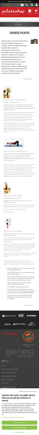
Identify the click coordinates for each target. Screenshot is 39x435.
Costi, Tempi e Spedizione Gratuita (10, 369)
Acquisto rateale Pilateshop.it (8, 372)
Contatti (3, 365)
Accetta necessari (19, 427)
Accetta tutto (19, 422)
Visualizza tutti (28, 79)
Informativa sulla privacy (7, 379)
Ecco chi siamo (5, 383)
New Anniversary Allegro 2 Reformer (19, 1)
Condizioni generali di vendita (8, 376)
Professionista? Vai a (5, 4)
